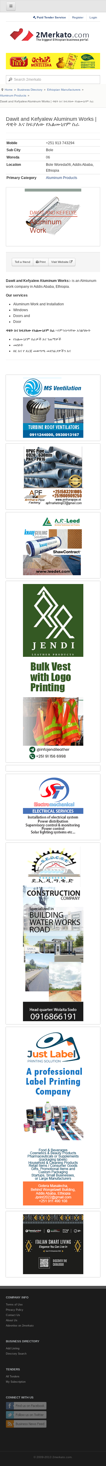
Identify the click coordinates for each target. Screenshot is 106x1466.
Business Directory (29, 89)
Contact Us (13, 1315)
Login (93, 17)
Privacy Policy (14, 1309)
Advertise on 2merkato (20, 1325)
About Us (11, 1320)
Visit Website (60, 261)
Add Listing (12, 1348)
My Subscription (16, 1381)
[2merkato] (53, 35)
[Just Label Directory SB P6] (53, 1117)
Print (42, 261)
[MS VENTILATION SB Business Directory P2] (53, 408)
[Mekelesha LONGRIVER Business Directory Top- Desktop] (53, 61)
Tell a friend (22, 261)
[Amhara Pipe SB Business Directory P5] (53, 477)
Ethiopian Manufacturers (63, 89)
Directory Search (16, 1353)
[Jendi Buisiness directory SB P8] (53, 671)
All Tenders (12, 1376)
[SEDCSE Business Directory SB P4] (53, 933)
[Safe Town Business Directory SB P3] (53, 807)
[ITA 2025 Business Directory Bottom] (53, 1244)
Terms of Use (14, 1304)
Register (77, 17)
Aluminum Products (13, 95)
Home (9, 89)
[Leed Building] (53, 545)
